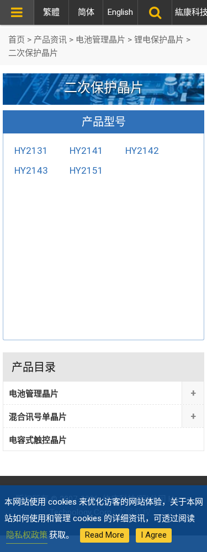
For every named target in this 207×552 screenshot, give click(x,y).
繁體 (51, 12)
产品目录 (34, 367)
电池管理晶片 (34, 394)
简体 (86, 12)
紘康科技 (189, 12)
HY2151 (86, 170)
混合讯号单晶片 (38, 417)
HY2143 (31, 170)
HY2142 (142, 150)
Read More (104, 535)
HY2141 (86, 150)
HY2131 (31, 150)
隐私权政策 (26, 535)
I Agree (154, 535)
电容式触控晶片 (38, 440)
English (120, 12)
